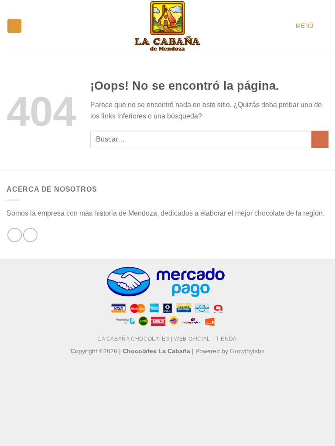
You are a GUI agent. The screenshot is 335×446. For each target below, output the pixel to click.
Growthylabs (247, 351)
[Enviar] (319, 139)
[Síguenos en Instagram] (30, 235)
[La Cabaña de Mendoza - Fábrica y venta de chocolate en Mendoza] (168, 26)
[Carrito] (324, 25)
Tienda (226, 339)
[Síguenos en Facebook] (14, 235)
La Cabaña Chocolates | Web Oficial (154, 339)
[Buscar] (14, 26)
